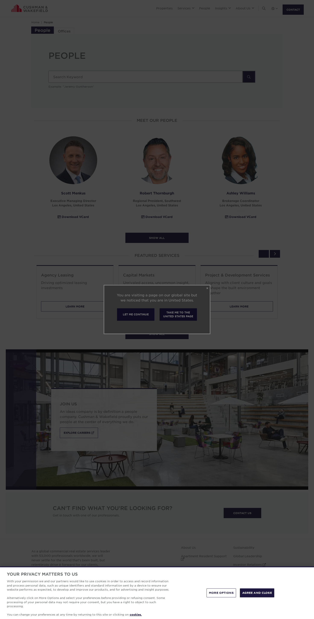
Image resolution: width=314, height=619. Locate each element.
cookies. (136, 614)
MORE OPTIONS (221, 592)
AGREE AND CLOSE (257, 592)
